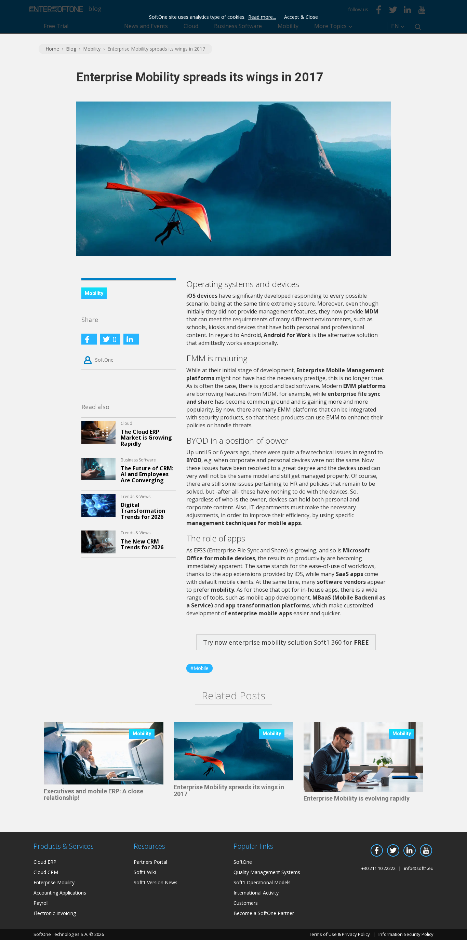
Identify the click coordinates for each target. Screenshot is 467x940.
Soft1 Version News (155, 882)
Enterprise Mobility (54, 882)
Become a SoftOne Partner (264, 913)
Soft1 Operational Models (262, 882)
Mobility (92, 48)
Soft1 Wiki (145, 872)
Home (52, 48)
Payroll (41, 903)
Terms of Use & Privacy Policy (339, 934)
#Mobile (199, 668)
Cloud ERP (45, 862)
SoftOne (104, 360)
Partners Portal (150, 862)
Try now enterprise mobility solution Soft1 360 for (286, 642)
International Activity (256, 892)
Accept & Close (301, 17)
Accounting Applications (60, 892)
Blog (71, 48)
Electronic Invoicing (55, 913)
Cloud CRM (46, 872)
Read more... (262, 17)
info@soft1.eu (418, 868)
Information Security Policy (405, 934)
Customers (246, 903)
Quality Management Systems (267, 872)
